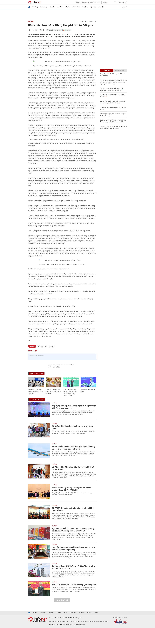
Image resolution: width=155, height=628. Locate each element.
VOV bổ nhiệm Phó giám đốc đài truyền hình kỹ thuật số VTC (73, 468)
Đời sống (35, 7)
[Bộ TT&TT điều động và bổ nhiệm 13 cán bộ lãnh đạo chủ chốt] (39, 512)
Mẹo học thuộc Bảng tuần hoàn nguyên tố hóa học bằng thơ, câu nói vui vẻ (112, 102)
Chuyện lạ (85, 7)
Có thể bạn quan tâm (36, 374)
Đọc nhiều (107, 70)
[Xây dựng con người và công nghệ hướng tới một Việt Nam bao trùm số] (39, 409)
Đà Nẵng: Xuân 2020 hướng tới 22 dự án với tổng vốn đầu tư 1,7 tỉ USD (73, 567)
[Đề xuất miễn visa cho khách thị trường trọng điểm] (39, 430)
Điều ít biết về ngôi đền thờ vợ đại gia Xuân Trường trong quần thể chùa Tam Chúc (113, 121)
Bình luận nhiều (120, 70)
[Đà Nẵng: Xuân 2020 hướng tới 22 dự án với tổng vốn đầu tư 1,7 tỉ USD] (39, 570)
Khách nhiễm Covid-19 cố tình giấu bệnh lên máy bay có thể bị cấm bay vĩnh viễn (73, 447)
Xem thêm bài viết (62, 600)
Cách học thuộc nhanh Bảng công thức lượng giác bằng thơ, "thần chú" (111, 89)
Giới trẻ (67, 7)
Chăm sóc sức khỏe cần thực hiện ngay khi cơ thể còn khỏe (53, 391)
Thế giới (52, 7)
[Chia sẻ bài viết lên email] (36, 30)
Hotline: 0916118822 (95, 2)
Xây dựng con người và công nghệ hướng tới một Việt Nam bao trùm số (74, 406)
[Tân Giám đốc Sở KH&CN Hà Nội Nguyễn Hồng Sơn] (39, 588)
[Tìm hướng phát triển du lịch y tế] (88, 382)
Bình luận (32, 346)
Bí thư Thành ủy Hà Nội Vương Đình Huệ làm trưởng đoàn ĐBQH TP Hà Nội (72, 488)
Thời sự (31, 21)
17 (122, 90)
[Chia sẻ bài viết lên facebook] (29, 30)
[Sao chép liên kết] (40, 30)
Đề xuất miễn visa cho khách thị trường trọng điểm (72, 427)
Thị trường (43, 7)
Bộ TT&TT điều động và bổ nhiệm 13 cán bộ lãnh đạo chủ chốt (73, 509)
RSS (126, 7)
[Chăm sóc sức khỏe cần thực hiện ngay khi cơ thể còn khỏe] (53, 382)
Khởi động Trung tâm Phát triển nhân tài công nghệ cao (35, 391)
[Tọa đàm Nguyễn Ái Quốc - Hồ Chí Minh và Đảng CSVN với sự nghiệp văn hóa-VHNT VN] (39, 532)
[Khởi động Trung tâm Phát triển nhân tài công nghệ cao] (36, 382)
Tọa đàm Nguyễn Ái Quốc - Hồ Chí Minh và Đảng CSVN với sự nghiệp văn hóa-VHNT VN (73, 529)
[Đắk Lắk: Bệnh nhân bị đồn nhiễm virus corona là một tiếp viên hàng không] (39, 551)
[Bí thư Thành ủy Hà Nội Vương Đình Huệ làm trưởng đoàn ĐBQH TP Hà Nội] (39, 491)
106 (105, 96)
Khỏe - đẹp (76, 7)
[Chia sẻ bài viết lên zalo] (33, 30)
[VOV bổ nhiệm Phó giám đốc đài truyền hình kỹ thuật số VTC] (39, 471)
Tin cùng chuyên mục (36, 399)
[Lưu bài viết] (44, 30)
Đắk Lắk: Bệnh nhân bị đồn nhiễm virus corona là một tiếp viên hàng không (73, 548)
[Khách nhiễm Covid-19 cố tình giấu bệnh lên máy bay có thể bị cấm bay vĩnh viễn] (39, 450)
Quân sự (93, 7)
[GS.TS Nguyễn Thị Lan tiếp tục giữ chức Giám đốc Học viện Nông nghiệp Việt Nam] (71, 382)
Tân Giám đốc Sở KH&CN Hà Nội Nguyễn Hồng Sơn (74, 584)
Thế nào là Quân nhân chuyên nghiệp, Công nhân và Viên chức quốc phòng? (113, 127)
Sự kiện (101, 7)
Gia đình (60, 7)
